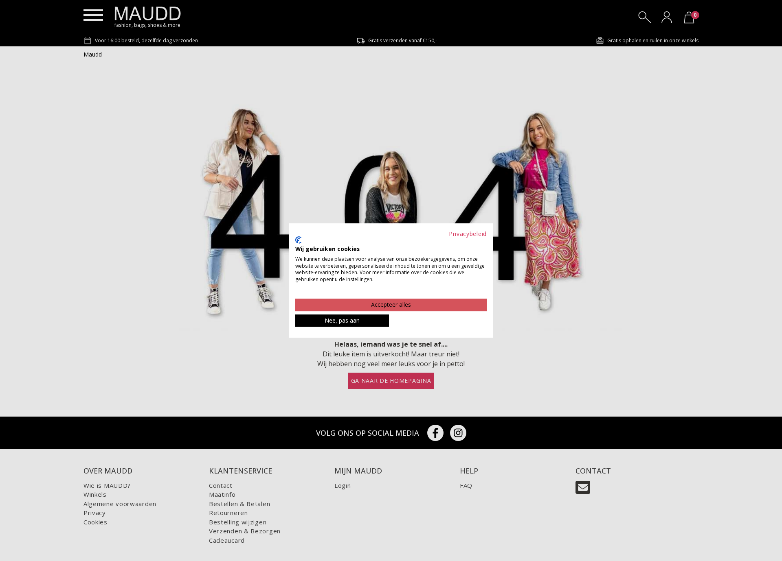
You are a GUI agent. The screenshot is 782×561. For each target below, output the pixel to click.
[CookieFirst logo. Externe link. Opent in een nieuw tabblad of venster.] (298, 240)
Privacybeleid (468, 234)
